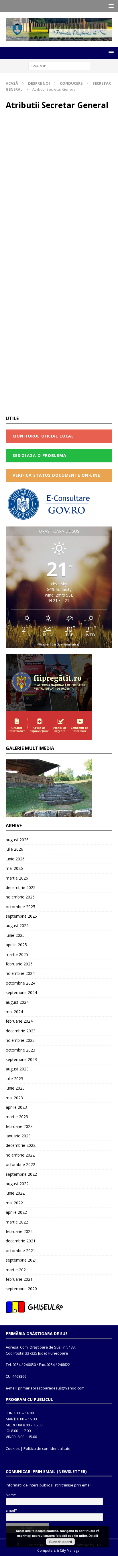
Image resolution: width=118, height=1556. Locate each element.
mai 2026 (14, 868)
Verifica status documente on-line (56, 475)
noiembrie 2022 (20, 1155)
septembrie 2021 (21, 1260)
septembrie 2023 (21, 1059)
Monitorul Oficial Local (43, 436)
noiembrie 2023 (20, 1040)
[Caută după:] (59, 65)
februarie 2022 (19, 1231)
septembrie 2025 (21, 916)
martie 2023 (17, 1116)
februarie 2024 (19, 1021)
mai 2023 (14, 1097)
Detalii (93, 1535)
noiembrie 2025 (20, 897)
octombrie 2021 (20, 1250)
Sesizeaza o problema (39, 455)
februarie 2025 (19, 964)
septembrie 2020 (21, 1288)
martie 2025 (17, 954)
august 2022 (17, 1183)
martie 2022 (17, 1222)
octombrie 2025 (20, 906)
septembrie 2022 (21, 1174)
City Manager (70, 1550)
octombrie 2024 (20, 983)
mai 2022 (14, 1202)
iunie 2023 (15, 1088)
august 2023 (17, 1069)
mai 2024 (14, 1011)
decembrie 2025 (21, 887)
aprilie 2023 (16, 1107)
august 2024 (17, 1002)
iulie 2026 (14, 849)
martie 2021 (17, 1269)
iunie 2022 (15, 1193)
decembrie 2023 (21, 1031)
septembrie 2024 (21, 992)
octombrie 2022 (20, 1164)
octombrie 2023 (20, 1050)
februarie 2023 (19, 1126)
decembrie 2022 (21, 1145)
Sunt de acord (60, 1541)
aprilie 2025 (16, 944)
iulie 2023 (14, 1078)
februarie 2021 (19, 1279)
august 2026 (17, 839)
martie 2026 (17, 878)
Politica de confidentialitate (46, 1448)
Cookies (13, 1448)
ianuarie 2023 (18, 1136)
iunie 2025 (15, 935)
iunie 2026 (15, 859)
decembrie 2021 (21, 1241)
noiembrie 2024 (20, 973)
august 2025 (17, 925)
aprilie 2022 (16, 1212)
